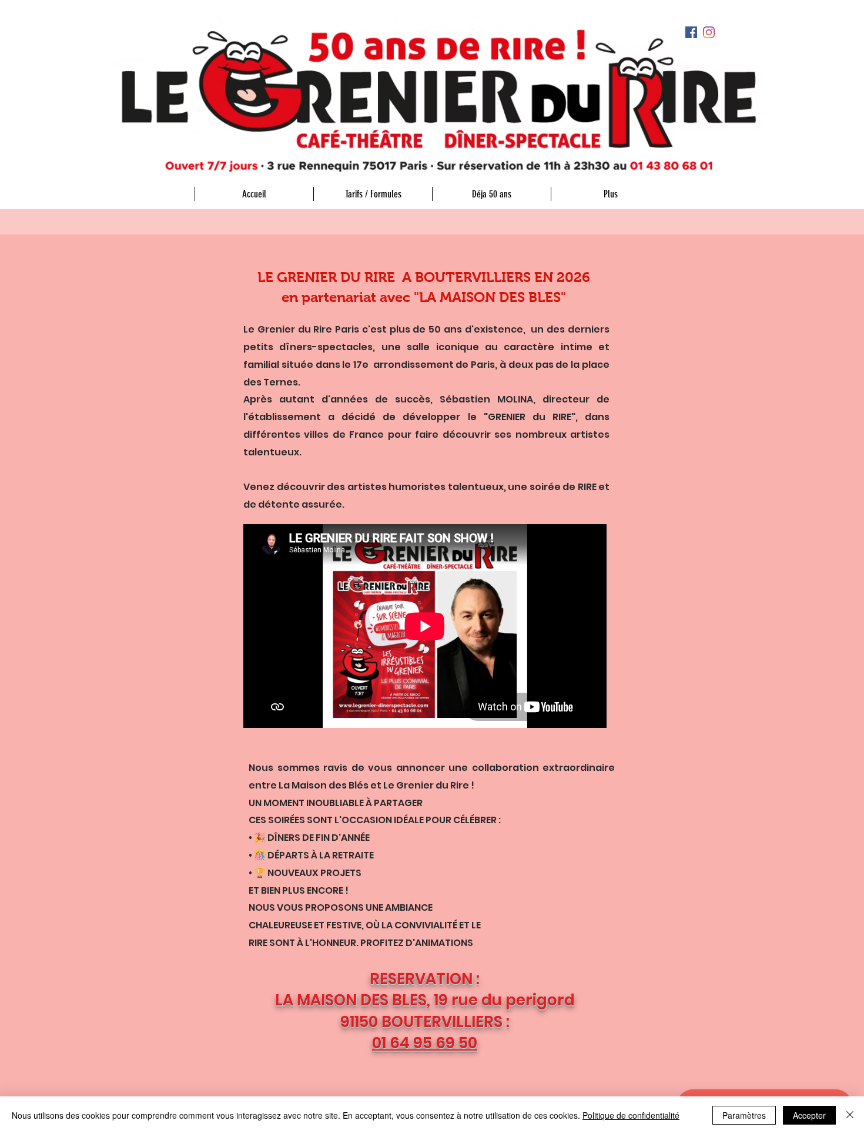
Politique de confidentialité (630, 1115)
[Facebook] (691, 32)
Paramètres (744, 1115)
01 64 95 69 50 (424, 1043)
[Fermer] (850, 1115)
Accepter (809, 1115)
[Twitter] (709, 32)
